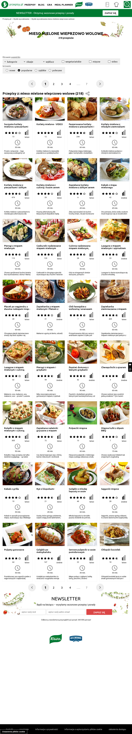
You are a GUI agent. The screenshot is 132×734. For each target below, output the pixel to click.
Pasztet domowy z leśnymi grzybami (79, 368)
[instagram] (130, 369)
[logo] (12, 4)
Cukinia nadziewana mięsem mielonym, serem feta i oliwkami (80, 246)
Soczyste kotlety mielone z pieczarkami (16, 125)
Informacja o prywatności (46, 729)
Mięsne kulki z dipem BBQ (112, 429)
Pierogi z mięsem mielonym (13, 246)
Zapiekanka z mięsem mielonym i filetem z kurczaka (48, 307)
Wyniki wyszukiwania (21, 19)
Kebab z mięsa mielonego (109, 186)
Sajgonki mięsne (110, 489)
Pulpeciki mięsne (78, 428)
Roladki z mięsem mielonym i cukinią (14, 429)
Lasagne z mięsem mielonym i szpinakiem (113, 246)
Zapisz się (99, 612)
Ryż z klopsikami (45, 489)
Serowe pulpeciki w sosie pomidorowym (82, 550)
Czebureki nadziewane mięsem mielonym (48, 246)
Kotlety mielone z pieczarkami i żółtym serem (15, 186)
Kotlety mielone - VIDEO (49, 124)
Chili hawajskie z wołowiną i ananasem (80, 307)
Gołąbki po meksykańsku (43, 550)
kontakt (9, 729)
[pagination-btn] (100, 84)
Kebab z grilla (11, 489)
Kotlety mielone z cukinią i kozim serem (48, 186)
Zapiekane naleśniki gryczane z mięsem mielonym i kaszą (47, 429)
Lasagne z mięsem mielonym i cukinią (14, 368)
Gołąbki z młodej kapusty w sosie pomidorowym (78, 490)
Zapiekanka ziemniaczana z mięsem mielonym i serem (114, 307)
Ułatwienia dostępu (117, 729)
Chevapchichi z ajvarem (113, 367)
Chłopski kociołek (110, 549)
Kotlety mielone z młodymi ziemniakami (113, 125)
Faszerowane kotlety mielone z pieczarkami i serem (81, 125)
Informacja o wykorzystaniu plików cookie (83, 729)
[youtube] (130, 364)
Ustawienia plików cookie (13, 732)
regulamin (24, 729)
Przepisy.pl (7, 19)
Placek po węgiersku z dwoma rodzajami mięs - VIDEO (17, 307)
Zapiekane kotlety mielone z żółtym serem (81, 186)
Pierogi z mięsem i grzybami (46, 368)
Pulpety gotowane (14, 549)
